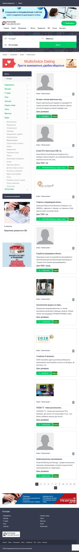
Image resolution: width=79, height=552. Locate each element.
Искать (58, 45)
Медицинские (11, 125)
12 (70, 484)
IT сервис (8, 93)
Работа (7, 109)
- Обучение (5, 518)
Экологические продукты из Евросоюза (50, 304)
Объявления (22, 28)
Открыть (54, 116)
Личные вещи (9, 189)
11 (67, 484)
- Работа (42, 518)
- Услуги (42, 523)
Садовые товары (10, 105)
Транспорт (8, 101)
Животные (8, 113)
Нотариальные (12, 128)
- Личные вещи (43, 526)
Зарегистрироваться (8, 3)
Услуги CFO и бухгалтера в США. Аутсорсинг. (52, 150)
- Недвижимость (6, 515)
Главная (6, 28)
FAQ (49, 28)
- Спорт (4, 523)
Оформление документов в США (15, 230)
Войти (20, 3)
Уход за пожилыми (13, 183)
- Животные (43, 521)
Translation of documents (45, 356)
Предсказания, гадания (15, 134)
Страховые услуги (13, 152)
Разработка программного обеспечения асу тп (52, 253)
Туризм (9, 146)
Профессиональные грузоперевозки (49, 459)
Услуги (13, 28)
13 (74, 484)
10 (63, 484)
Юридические (11, 149)
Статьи (54, 28)
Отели (9, 177)
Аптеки (9, 161)
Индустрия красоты (13, 164)
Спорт (6, 97)
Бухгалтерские (11, 122)
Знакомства (41, 28)
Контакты (62, 28)
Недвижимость (9, 85)
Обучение (8, 89)
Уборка (9, 155)
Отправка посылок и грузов (16, 180)
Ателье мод (11, 186)
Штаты (33, 28)
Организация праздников (15, 158)
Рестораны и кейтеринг (14, 171)
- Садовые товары (44, 515)
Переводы (10, 131)
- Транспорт (5, 526)
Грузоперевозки (12, 137)
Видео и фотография (14, 174)
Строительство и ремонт (15, 143)
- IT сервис (5, 521)
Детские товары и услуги (15, 168)
